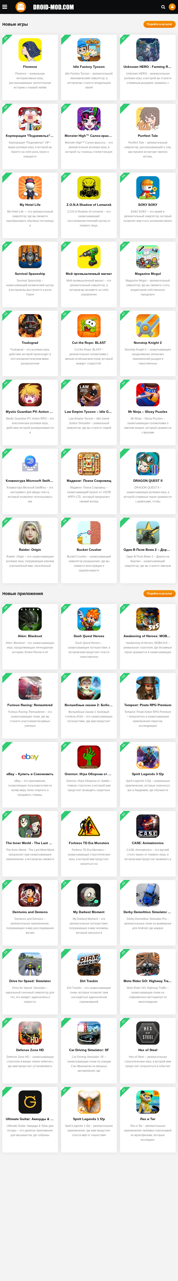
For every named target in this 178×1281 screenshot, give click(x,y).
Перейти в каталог (159, 24)
